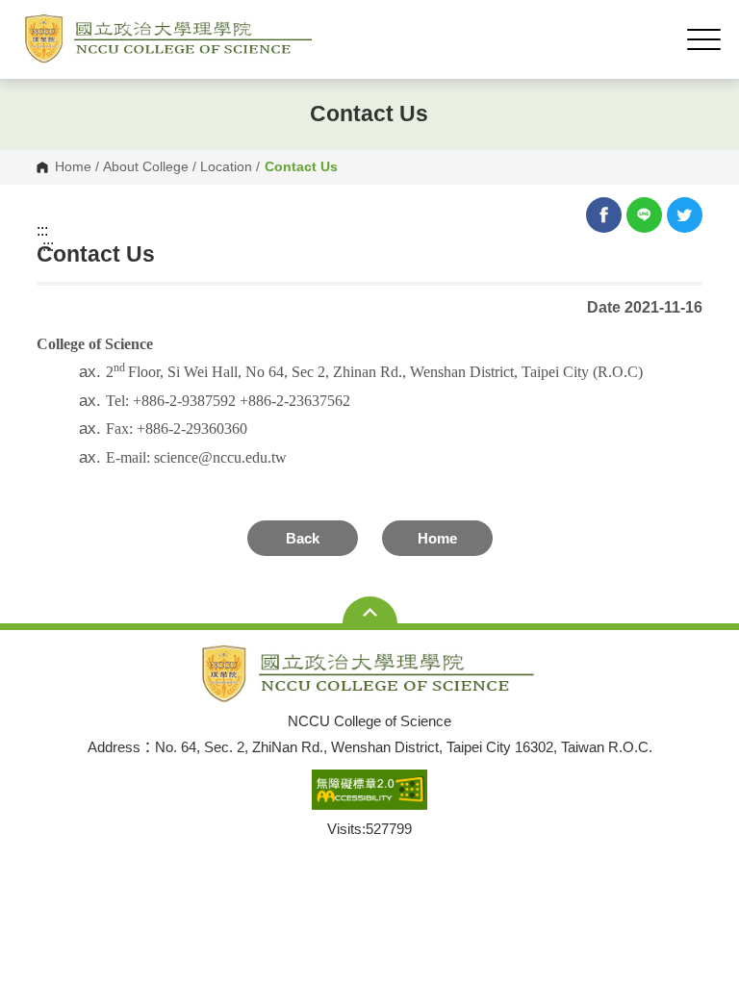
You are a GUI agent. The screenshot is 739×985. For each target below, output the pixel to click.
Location (226, 167)
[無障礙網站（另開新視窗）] (369, 791)
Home (73, 167)
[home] (169, 38)
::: (42, 231)
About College (146, 167)
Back (302, 538)
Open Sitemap (370, 611)
